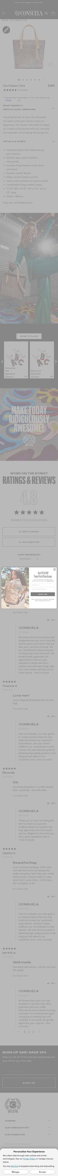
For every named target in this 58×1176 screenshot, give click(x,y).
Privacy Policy (29, 1158)
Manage (15, 1172)
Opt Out (14, 1166)
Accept (42, 1172)
